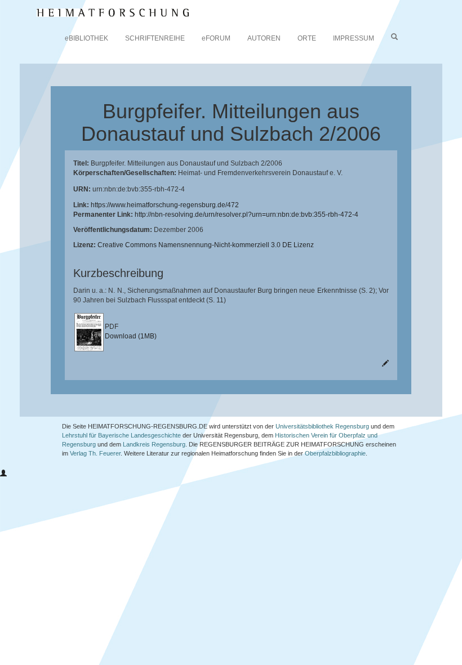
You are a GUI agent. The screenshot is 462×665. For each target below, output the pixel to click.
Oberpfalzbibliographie (335, 453)
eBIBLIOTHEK (86, 38)
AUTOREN (264, 38)
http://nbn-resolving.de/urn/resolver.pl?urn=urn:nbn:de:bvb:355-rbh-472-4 (246, 214)
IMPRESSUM (353, 38)
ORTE (306, 38)
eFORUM (216, 38)
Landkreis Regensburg (154, 444)
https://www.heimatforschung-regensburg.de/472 (165, 205)
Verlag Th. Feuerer (95, 453)
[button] (3, 473)
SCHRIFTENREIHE (155, 38)
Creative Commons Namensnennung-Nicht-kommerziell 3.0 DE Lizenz (205, 245)
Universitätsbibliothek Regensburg (322, 426)
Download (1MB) (131, 336)
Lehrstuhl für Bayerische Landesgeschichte (121, 435)
